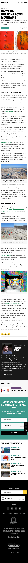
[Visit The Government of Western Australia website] (13, 520)
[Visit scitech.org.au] (14, 545)
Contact (9, 513)
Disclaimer (23, 513)
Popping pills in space (18, 390)
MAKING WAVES (15, 449)
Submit (25, 492)
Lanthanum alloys (6, 142)
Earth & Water (5, 28)
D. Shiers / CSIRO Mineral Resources (17, 245)
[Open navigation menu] (25, 2)
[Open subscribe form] (18, 2)
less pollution (9, 111)
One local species (6, 255)
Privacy (16, 513)
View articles (8, 375)
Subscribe (14, 432)
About (4, 513)
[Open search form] (22, 2)
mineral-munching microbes (12, 303)
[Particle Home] (5, 2)
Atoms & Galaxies (16, 388)
